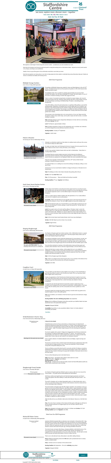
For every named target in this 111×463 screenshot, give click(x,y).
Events (48, 14)
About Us (61, 14)
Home (45, 14)
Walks (57, 14)
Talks (51, 14)
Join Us (66, 14)
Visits (54, 14)
